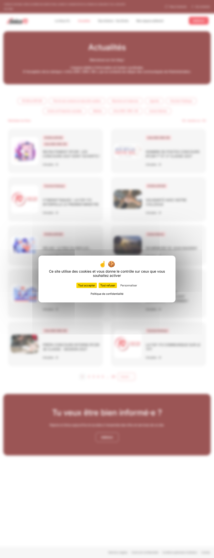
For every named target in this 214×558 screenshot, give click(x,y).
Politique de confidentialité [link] (107, 293)
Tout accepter (86, 285)
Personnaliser (128, 285)
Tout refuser (107, 285)
